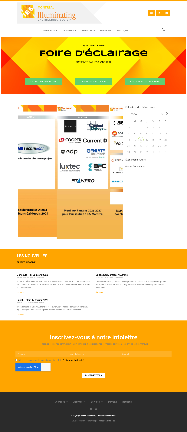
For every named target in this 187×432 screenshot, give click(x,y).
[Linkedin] (159, 13)
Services (87, 30)
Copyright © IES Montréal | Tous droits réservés (93, 415)
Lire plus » (20, 292)
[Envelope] (166, 13)
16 (141, 139)
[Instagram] (151, 13)
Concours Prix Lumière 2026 (32, 274)
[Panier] (164, 30)
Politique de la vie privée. (74, 360)
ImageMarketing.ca (107, 421)
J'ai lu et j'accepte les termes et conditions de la (51, 360)
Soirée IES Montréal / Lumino (112, 274)
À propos (49, 30)
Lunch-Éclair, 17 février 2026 (32, 300)
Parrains (105, 30)
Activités (68, 30)
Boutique (122, 30)
